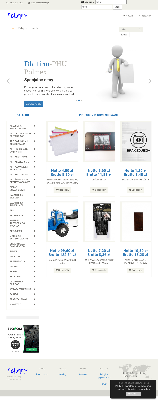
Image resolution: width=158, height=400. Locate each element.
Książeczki (16, 231)
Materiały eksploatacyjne (19, 237)
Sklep (21, 28)
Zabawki (14, 294)
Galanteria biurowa (16, 196)
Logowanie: (89, 2)
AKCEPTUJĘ (133, 394)
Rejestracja (146, 15)
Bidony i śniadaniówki (17, 188)
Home (10, 28)
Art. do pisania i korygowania (19, 142)
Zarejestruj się (33, 103)
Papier (13, 251)
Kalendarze (16, 215)
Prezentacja (17, 261)
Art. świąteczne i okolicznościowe (20, 181)
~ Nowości (15, 304)
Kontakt (36, 28)
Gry (12, 210)
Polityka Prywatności (125, 386)
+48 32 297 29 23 (15, 3)
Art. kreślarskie (19, 162)
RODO (104, 384)
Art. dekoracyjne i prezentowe (20, 135)
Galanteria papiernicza (16, 204)
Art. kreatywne (18, 156)
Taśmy (13, 271)
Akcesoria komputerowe (18, 127)
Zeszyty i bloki (18, 299)
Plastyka (15, 256)
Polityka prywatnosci (104, 376)
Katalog (62, 374)
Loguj (117, 7)
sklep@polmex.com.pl (39, 3)
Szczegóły (63, 189)
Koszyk (129, 15)
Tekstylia (15, 276)
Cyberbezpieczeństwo (138, 389)
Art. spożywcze (19, 174)
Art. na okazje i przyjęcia (19, 168)
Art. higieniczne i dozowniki (19, 150)
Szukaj (124, 34)
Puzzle (14, 266)
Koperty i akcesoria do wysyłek (17, 223)
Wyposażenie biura (20, 289)
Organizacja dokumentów (17, 245)
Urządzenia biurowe (16, 283)
